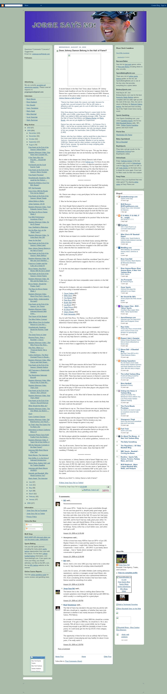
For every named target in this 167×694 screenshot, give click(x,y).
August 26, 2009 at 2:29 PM (73, 644)
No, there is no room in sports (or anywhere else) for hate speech (130, 412)
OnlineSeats (136, 163)
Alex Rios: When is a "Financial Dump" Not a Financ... (37, 350)
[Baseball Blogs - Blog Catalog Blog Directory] (129, 630)
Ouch (30, 414)
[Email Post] (108, 487)
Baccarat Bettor (124, 67)
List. (89, 162)
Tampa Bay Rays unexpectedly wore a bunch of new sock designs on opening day (131, 330)
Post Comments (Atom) (73, 661)
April (31, 491)
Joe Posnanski (126, 280)
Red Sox (125, 166)
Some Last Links (126, 431)
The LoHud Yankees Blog (130, 374)
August (31, 145)
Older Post (107, 656)
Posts (29, 525)
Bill (64, 500)
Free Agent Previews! (36, 175)
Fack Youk (125, 429)
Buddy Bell (68, 303)
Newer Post (59, 656)
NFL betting (34, 565)
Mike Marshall (31, 114)
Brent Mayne (31, 99)
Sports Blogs (123, 584)
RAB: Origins (125, 274)
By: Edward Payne (127, 282)
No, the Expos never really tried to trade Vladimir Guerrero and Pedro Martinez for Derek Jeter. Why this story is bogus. (131, 365)
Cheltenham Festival (123, 151)
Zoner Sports (126, 287)
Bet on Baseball (122, 142)
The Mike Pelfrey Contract (37, 319)
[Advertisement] (126, 511)
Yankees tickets (126, 161)
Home (84, 656)
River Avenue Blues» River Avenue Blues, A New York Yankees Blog (131, 270)
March (31, 494)
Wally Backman (32, 120)
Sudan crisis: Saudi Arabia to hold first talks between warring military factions (131, 240)
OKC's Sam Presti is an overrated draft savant (128, 228)
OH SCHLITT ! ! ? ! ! (127, 219)
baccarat (128, 64)
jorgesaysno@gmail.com (41, 54)
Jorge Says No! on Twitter (36, 513)
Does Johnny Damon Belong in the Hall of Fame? (83, 50)
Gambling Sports (127, 121)
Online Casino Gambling (129, 125)
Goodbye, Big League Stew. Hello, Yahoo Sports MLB (130, 311)
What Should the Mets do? (37, 406)
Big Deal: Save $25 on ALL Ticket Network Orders (130, 354)
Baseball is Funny (127, 385)
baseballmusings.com (129, 197)
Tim (68, 298)
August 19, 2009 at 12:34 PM (73, 584)
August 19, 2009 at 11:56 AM (73, 557)
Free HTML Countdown (122, 53)
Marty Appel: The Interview (37, 478)
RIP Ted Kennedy (34, 188)
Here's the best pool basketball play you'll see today (131, 422)
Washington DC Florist (124, 135)
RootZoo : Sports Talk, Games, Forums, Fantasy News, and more (130, 459)
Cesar (69, 293)
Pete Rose (67, 300)
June (31, 485)
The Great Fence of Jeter (37, 335)
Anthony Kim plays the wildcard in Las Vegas (128, 290)
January (32, 499)
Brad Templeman (69, 605)
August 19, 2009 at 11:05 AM (73, 533)
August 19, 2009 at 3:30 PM (73, 600)
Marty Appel (31, 111)
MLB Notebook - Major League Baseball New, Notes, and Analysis (129, 466)
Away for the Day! (34, 240)
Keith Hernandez (70, 314)
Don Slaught (31, 105)
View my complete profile (127, 573)
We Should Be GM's (128, 297)
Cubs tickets (123, 168)
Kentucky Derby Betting (124, 97)
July (30, 482)
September (33, 142)
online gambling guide (38, 575)
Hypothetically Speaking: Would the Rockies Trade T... (38, 330)
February (32, 496)
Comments (31, 529)
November (33, 136)
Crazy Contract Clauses (36, 417)
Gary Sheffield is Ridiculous (38, 227)
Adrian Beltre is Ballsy (36, 201)
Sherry (69, 312)
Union (124, 591)
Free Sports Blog (124, 582)
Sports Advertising (123, 587)
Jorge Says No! (69, 588)
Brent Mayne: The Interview (38, 455)
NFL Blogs (124, 589)
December (33, 133)
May (31, 488)
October (32, 139)
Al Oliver (67, 309)
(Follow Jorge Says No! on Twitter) (71, 483)
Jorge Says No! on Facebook (37, 510)
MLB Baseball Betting (124, 123)
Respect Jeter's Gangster (130, 338)
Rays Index (125, 327)
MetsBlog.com (126, 248)
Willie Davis (68, 296)
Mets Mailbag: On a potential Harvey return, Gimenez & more (130, 251)
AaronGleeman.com (128, 317)
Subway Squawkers (128, 361)
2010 (29, 128)
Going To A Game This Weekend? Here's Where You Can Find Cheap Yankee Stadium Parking (130, 397)
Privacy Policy (32, 517)
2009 (29, 130)
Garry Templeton (32, 108)
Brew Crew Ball (126, 259)
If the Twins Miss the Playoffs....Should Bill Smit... (37, 160)
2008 (29, 503)
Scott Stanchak (32, 117)
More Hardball (126, 383)
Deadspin (124, 225)
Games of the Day (127, 198)
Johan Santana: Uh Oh (36, 204)
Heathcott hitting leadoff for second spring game (130, 377)
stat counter (124, 640)
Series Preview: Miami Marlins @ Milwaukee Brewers (131, 262)
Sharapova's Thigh (128, 419)
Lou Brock (67, 305)
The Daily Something (129, 442)
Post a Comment (64, 649)
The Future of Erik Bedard (37, 316)
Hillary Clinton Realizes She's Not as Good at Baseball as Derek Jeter (130, 342)
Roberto (91, 118)
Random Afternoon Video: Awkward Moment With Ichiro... (37, 311)
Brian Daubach (32, 102)
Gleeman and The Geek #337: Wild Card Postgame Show (131, 320)
